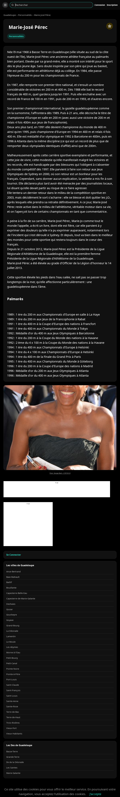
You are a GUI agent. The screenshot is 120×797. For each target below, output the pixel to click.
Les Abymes (12, 647)
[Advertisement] (57, 490)
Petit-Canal (11, 663)
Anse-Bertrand (13, 571)
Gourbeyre (11, 614)
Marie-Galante (13, 773)
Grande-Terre (12, 757)
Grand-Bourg (12, 625)
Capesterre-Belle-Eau (16, 593)
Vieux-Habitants (14, 733)
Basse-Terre (12, 751)
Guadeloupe (10, 14)
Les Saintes (11, 767)
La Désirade (12, 631)
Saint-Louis (11, 695)
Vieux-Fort (11, 728)
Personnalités (25, 14)
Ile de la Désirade (15, 762)
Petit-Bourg (12, 658)
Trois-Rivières (13, 722)
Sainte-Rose (12, 706)
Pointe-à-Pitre (13, 674)
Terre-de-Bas (12, 711)
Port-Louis (11, 679)
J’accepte (95, 794)
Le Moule (11, 641)
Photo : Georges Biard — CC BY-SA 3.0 (60, 473)
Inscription (112, 5)
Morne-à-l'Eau (13, 652)
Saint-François (13, 690)
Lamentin (11, 636)
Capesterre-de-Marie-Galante (20, 598)
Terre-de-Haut (13, 717)
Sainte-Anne (12, 701)
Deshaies (10, 604)
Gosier (9, 609)
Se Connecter (13, 554)
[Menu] (5, 5)
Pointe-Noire (12, 668)
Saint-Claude (12, 684)
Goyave (9, 620)
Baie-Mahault (12, 577)
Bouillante (11, 587)
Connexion (100, 5)
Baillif (9, 582)
